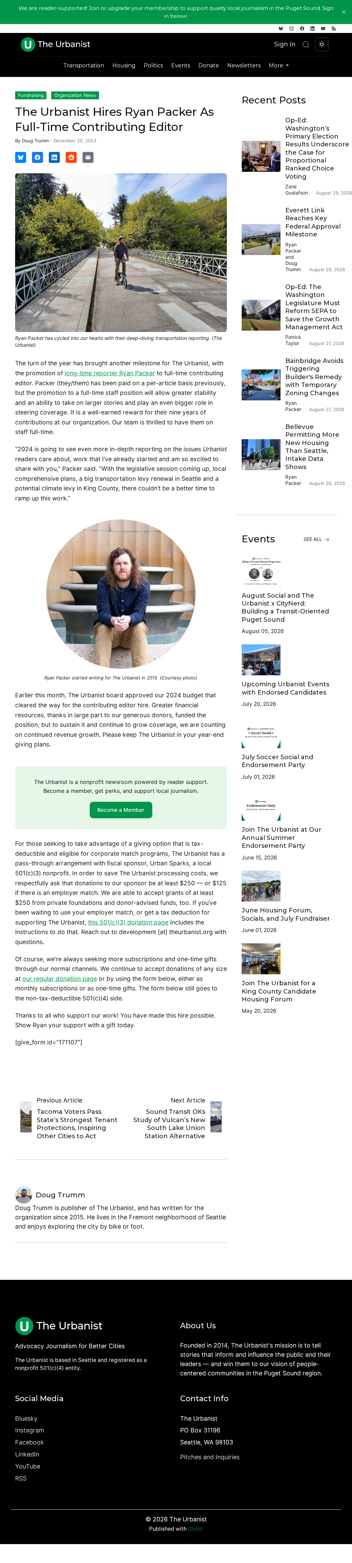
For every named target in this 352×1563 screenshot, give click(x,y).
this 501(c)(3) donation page (128, 922)
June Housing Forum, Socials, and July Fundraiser (286, 914)
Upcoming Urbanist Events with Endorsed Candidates (285, 688)
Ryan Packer (293, 248)
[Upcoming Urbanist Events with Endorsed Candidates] (286, 659)
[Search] (305, 44)
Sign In (285, 44)
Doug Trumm (35, 140)
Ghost (195, 1529)
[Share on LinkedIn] (54, 157)
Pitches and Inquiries (210, 1457)
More (277, 65)
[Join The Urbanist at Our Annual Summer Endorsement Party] (286, 805)
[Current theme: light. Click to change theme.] (322, 44)
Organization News (75, 95)
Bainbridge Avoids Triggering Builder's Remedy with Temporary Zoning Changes (314, 377)
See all (313, 539)
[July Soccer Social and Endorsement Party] (286, 732)
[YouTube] (323, 28)
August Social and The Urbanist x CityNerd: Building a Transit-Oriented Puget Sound (285, 607)
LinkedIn (27, 1454)
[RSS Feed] (334, 28)
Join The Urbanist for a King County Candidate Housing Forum (279, 991)
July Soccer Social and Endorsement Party (277, 761)
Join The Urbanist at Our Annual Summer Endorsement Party (281, 838)
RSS (20, 1478)
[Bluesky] (281, 28)
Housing (123, 65)
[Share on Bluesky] (20, 157)
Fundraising (31, 95)
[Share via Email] (88, 157)
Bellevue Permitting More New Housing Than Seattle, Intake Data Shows (312, 447)
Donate (208, 65)
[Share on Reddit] (71, 157)
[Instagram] (291, 28)
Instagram (29, 1430)
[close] (343, 12)
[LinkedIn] (312, 28)
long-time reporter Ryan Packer (110, 373)
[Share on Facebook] (37, 157)
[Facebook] (302, 28)
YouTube (27, 1466)
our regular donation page (59, 978)
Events (180, 65)
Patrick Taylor (293, 340)
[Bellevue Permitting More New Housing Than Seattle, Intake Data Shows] (263, 454)
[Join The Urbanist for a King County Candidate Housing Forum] (286, 958)
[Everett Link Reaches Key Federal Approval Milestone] (263, 239)
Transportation (83, 65)
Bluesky (26, 1418)
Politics (153, 65)
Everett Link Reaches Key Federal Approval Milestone (313, 222)
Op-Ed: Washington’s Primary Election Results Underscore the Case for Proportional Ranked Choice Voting (317, 148)
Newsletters (244, 65)
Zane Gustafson (296, 190)
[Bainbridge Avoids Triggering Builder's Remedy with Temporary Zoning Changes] (263, 384)
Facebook (29, 1442)
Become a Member (120, 810)
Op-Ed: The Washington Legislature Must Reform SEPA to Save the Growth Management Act (314, 307)
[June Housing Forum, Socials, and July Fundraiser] (286, 886)
